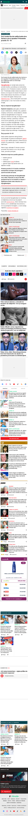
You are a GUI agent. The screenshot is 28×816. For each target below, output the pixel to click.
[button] (25, 43)
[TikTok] (21, 274)
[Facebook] (6, 274)
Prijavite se (7, 791)
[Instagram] (14, 274)
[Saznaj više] (26, 769)
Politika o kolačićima (21, 805)
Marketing (4, 805)
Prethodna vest (8, 255)
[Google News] (25, 274)
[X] (10, 274)
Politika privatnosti (12, 807)
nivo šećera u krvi (22, 266)
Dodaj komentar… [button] (9, 676)
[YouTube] (17, 274)
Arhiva (5, 807)
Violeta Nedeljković (12, 211)
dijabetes (4, 266)
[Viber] (2, 274)
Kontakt (9, 805)
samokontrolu (10, 202)
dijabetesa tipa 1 (5, 98)
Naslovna (3, 31)
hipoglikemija (12, 266)
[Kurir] (5, 2)
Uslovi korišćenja (20, 807)
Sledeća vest (21, 255)
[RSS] (22, 384)
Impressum (14, 805)
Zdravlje (8, 31)
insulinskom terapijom (12, 207)
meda (12, 161)
